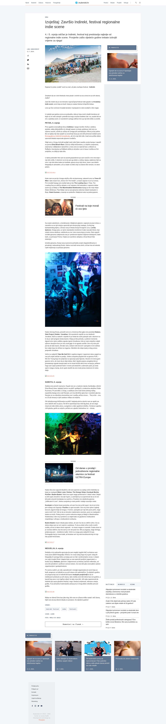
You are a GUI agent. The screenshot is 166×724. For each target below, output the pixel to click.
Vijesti (27, 2)
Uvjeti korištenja (36, 698)
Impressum (35, 695)
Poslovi (106, 2)
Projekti (119, 2)
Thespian (42, 720)
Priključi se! (35, 689)
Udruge (126, 2)
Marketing (35, 701)
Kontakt (34, 692)
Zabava (41, 2)
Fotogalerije (56, 2)
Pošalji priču (35, 686)
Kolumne (48, 2)
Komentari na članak (72, 624)
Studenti (33, 2)
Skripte (112, 2)
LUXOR (52, 614)
